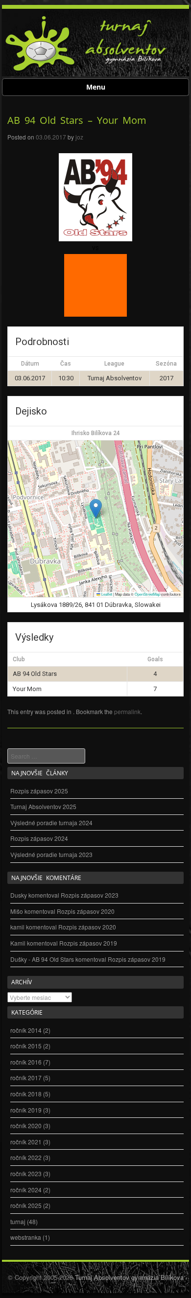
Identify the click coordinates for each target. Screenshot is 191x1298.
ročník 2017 (26, 1077)
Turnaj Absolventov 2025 (43, 806)
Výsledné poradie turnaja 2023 (51, 854)
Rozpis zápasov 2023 (90, 895)
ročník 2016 (26, 1062)
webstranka (25, 1237)
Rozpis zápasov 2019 (88, 943)
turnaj (17, 1221)
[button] (96, 509)
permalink (127, 711)
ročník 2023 (26, 1173)
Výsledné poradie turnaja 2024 (51, 822)
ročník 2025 (26, 1205)
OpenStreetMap (147, 594)
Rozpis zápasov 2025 (39, 791)
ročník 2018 (26, 1093)
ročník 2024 (26, 1189)
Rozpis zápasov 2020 (86, 911)
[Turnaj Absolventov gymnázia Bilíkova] (40, 69)
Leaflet (106, 594)
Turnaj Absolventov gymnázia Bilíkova (129, 1277)
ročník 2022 (26, 1157)
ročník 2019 (26, 1110)
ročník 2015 (26, 1046)
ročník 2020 (26, 1125)
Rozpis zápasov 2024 (39, 838)
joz (79, 137)
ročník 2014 (26, 1030)
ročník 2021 (26, 1141)
